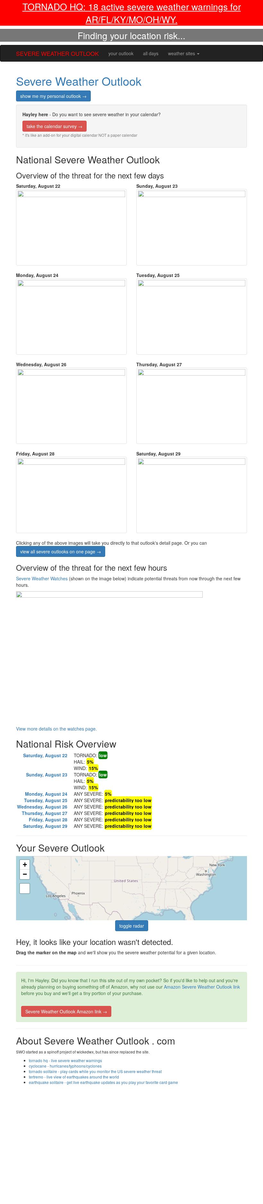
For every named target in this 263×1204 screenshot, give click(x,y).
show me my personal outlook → (53, 96)
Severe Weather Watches (42, 578)
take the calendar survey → (54, 126)
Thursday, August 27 (44, 813)
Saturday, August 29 (45, 826)
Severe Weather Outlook (78, 81)
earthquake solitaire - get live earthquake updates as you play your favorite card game (103, 1082)
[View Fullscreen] (25, 888)
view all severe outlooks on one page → (60, 551)
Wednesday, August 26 (42, 806)
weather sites (182, 53)
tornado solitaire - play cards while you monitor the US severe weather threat (95, 1071)
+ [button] (25, 865)
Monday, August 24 (46, 794)
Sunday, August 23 (46, 774)
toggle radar (131, 925)
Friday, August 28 (48, 819)
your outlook (120, 53)
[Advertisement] (131, 1133)
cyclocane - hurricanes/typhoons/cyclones (65, 1066)
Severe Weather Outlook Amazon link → (66, 1011)
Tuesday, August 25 (45, 800)
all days (150, 53)
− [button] (25, 874)
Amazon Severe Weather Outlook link (202, 986)
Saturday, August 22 (45, 755)
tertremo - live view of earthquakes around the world (74, 1076)
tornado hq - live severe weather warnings (65, 1060)
